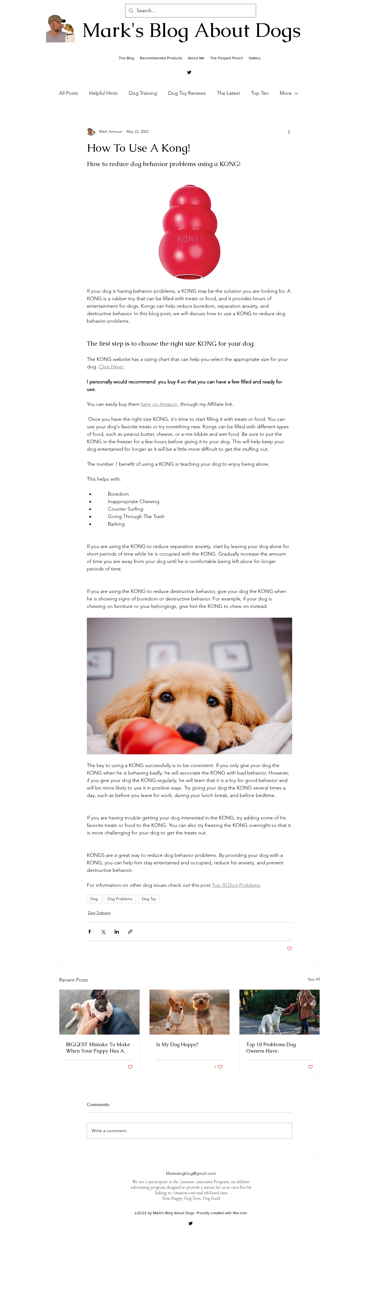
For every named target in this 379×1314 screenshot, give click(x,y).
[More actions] (288, 131)
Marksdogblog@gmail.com (191, 1173)
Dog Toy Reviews (187, 93)
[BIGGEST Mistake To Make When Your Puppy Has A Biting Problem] (99, 1012)
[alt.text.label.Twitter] (189, 72)
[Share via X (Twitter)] (103, 931)
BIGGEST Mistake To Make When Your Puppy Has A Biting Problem (98, 1047)
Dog (94, 898)
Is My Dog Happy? (177, 1044)
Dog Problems (119, 898)
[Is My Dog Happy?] (190, 1012)
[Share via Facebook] (89, 931)
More (286, 93)
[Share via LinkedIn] (116, 931)
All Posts (68, 93)
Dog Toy (149, 898)
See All (314, 979)
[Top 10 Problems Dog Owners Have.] (279, 1012)
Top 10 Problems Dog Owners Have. (271, 1047)
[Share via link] (130, 931)
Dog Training (143, 93)
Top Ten (260, 93)
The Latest (228, 93)
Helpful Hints (103, 93)
